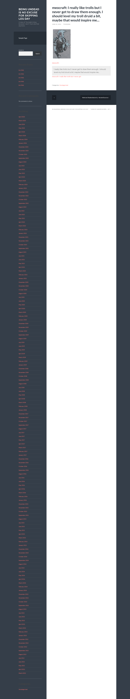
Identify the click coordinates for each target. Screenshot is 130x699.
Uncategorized (23, 689)
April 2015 (22, 534)
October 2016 (23, 466)
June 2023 (22, 169)
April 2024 (22, 132)
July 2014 (21, 568)
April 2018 (22, 399)
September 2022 (24, 203)
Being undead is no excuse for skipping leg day (29, 14)
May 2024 (22, 128)
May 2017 (22, 440)
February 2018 (23, 406)
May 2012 (22, 665)
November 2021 (23, 241)
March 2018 (22, 402)
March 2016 (22, 492)
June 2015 (22, 526)
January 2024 (23, 143)
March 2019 (22, 357)
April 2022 (22, 222)
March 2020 (22, 312)
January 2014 (23, 590)
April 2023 (22, 177)
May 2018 (22, 395)
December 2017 (23, 414)
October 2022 (23, 199)
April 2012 (22, 669)
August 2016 (22, 474)
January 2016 (23, 500)
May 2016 (22, 485)
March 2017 (22, 447)
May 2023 (22, 173)
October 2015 (23, 511)
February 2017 (23, 451)
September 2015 (24, 515)
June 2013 (22, 616)
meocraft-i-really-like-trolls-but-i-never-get (66, 76)
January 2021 (23, 278)
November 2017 (23, 417)
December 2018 (23, 368)
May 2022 (22, 218)
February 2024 (23, 139)
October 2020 (23, 290)
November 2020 (23, 286)
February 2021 (23, 274)
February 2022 (23, 229)
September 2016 (24, 470)
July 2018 (21, 387)
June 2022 (22, 214)
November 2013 (23, 598)
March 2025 (22, 120)
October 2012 (23, 647)
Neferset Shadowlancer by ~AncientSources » (95, 97)
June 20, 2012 (56, 24)
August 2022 (22, 207)
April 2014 (22, 579)
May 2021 (22, 263)
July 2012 (21, 658)
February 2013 (23, 632)
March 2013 (22, 628)
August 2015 (22, 519)
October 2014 (23, 556)
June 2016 (22, 481)
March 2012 (22, 673)
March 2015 (22, 538)
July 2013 (21, 613)
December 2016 (23, 459)
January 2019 (23, 365)
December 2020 (23, 282)
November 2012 (23, 643)
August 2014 (22, 564)
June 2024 (22, 124)
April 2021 (22, 267)
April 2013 (22, 624)
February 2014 (23, 586)
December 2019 (23, 323)
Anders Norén (101, 109)
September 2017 (24, 425)
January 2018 (23, 410)
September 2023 (24, 158)
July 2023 (21, 165)
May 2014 (22, 575)
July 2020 (21, 297)
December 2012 (23, 639)
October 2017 (23, 421)
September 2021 (24, 248)
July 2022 (21, 211)
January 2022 (23, 233)
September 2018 (24, 380)
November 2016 (23, 462)
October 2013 (23, 602)
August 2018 (22, 383)
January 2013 (23, 635)
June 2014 (22, 571)
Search (21, 50)
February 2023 (23, 184)
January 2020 (23, 320)
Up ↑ (109, 109)
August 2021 (22, 252)
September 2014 (24, 560)
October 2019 (23, 331)
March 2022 (22, 226)
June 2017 (22, 436)
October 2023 (23, 154)
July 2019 (21, 342)
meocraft (55, 63)
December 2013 (23, 594)
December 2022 (23, 192)
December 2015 (23, 504)
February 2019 (23, 361)
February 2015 (23, 541)
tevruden (66, 24)
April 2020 (22, 308)
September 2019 (24, 335)
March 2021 (22, 271)
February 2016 (23, 496)
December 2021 (23, 237)
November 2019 (23, 327)
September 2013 (24, 605)
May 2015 (22, 530)
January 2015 (23, 545)
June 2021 (22, 259)
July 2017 (21, 432)
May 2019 (22, 350)
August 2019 (22, 338)
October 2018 (23, 376)
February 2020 (23, 316)
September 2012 (24, 650)
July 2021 (21, 256)
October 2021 (23, 244)
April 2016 (22, 489)
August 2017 (22, 429)
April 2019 (22, 353)
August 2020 (22, 293)
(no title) (21, 70)
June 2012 (22, 662)
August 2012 (22, 654)
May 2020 (22, 305)
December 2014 (23, 549)
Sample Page (23, 38)
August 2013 (22, 609)
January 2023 (23, 188)
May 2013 (22, 620)
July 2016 (21, 477)
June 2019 (22, 346)
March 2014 (22, 583)
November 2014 (23, 553)
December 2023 (23, 147)
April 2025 (22, 117)
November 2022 (23, 196)
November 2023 (23, 150)
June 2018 (22, 391)
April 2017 (22, 444)
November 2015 (23, 508)
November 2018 (23, 372)
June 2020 (22, 301)
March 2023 (22, 180)
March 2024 (22, 135)
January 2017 (23, 455)
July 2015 (21, 523)
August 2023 (22, 162)
